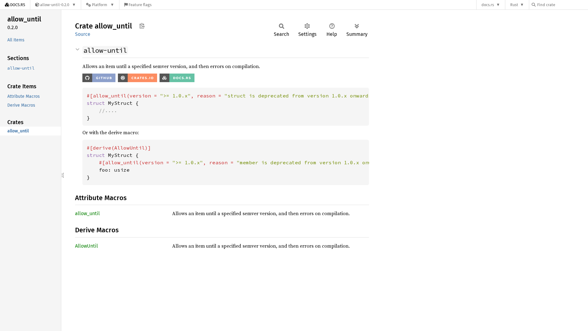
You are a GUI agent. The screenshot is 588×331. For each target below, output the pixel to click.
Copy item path (142, 26)
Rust (514, 4)
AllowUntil (86, 246)
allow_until (87, 213)
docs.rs (487, 4)
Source (82, 34)
